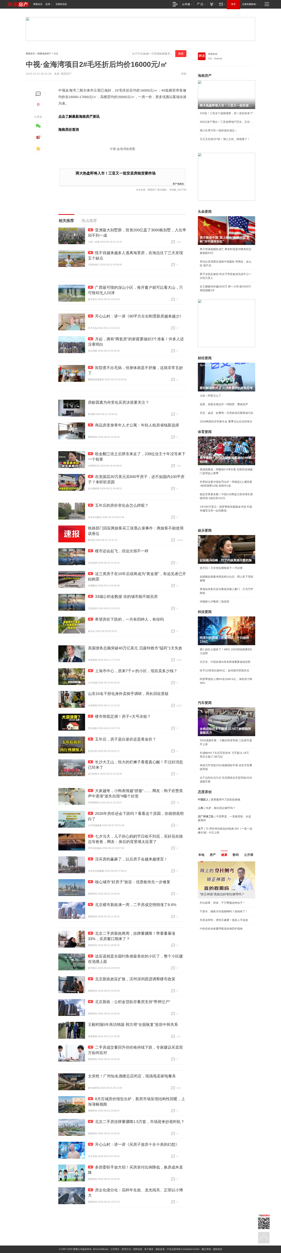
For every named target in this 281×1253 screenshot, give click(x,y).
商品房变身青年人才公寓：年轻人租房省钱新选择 (137, 425)
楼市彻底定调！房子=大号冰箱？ (123, 716)
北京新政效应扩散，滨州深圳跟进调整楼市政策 (135, 979)
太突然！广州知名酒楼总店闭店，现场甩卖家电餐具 (132, 1076)
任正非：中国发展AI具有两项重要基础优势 (225, 661)
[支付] (212, 4)
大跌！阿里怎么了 (210, 395)
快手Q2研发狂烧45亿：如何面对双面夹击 (224, 670)
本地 (201, 854)
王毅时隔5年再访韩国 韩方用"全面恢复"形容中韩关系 (133, 1024)
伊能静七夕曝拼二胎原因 (214, 601)
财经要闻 (205, 358)
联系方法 (126, 1249)
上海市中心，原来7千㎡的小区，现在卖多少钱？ (136, 671)
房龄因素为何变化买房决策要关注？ (118, 402)
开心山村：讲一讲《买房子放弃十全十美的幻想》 (137, 1144)
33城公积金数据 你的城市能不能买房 (126, 596)
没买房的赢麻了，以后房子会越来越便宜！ (131, 859)
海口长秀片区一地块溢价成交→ (218, 130)
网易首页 (37, 4)
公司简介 (115, 1249)
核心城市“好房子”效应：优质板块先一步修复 (132, 882)
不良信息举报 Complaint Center (183, 1249)
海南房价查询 (68, 129)
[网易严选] (200, 4)
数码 (236, 854)
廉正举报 (206, 1249)
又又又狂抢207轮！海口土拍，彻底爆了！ (225, 139)
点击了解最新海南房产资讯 (79, 116)
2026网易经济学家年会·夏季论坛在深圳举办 (226, 421)
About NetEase (100, 1249)
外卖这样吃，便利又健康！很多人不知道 (224, 920)
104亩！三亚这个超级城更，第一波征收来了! (226, 113)
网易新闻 (212, 54)
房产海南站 (178, 183)
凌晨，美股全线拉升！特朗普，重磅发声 (224, 404)
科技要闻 (205, 612)
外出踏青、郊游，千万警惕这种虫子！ (222, 902)
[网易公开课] (187, 4)
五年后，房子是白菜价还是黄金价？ (125, 739)
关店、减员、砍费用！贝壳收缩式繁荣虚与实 (226, 412)
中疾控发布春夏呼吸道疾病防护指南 (221, 928)
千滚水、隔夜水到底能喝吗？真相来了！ (224, 911)
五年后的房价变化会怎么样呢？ (122, 505)
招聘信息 (137, 1249)
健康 (224, 854)
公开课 (248, 854)
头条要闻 (205, 212)
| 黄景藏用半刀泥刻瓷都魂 (219, 799)
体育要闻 (205, 432)
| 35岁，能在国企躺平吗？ (216, 807)
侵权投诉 (217, 1249)
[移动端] (175, 4)
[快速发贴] (38, 94)
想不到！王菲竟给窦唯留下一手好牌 (221, 568)
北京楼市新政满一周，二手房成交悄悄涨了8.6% (135, 905)
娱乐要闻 (205, 530)
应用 (47, 4)
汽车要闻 (205, 703)
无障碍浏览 (61, 4)
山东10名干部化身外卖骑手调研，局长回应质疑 (128, 694)
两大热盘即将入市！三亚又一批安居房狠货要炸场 (116, 173)
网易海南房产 (44, 53)
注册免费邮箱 (249, 4)
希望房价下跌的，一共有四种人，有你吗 (129, 619)
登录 (233, 4)
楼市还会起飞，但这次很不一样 (122, 551)
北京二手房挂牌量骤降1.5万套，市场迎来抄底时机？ (139, 1122)
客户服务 (148, 1249)
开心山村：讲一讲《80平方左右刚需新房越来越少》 (139, 316)
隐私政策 (160, 1249)
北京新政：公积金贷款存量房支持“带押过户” (132, 1002)
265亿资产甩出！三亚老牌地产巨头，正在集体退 (226, 121)
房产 (213, 854)
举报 (183, 73)
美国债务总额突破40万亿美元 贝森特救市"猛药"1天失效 (135, 648)
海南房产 (205, 76)
